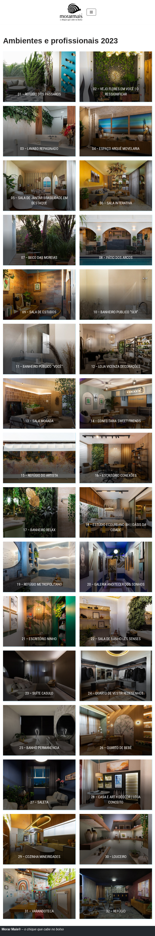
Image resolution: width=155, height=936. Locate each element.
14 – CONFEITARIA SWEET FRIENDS (116, 421)
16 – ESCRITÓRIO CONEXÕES (116, 475)
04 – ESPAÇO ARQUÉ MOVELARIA (115, 148)
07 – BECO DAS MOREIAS (39, 257)
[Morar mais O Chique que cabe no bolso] (71, 12)
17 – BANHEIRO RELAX (39, 530)
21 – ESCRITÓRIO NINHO (39, 639)
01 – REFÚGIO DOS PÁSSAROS (39, 94)
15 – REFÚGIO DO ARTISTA (39, 475)
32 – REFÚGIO (116, 911)
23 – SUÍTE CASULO (39, 693)
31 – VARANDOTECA (39, 911)
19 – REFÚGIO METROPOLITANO (39, 584)
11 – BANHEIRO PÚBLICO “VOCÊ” (39, 366)
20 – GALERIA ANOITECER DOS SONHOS (116, 584)
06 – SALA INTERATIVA (116, 203)
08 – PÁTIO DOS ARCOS (116, 257)
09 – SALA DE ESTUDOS (39, 312)
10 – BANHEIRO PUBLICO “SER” (115, 312)
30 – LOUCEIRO (116, 857)
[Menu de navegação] (91, 12)
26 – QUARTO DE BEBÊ (116, 748)
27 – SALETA (39, 802)
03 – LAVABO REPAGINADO (39, 148)
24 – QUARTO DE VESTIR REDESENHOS (115, 693)
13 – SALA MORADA (39, 421)
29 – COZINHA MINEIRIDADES (39, 857)
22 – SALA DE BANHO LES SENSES (116, 639)
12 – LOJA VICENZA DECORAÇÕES (115, 366)
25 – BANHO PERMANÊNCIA (39, 748)
